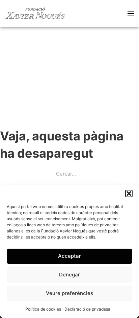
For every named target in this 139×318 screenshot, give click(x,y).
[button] (129, 193)
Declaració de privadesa (87, 309)
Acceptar (69, 256)
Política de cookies (43, 309)
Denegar (69, 274)
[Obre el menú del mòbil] (131, 13)
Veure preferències (69, 293)
